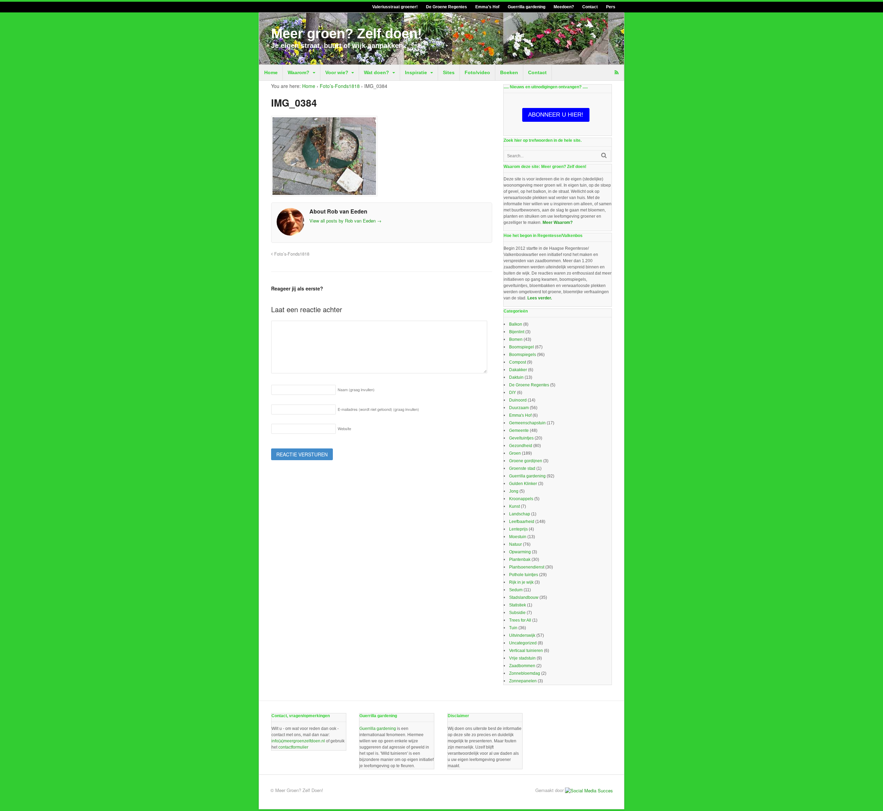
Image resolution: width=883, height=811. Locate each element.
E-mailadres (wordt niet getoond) (378, 409)
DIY (512, 392)
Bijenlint (516, 331)
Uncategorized (523, 643)
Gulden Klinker (523, 483)
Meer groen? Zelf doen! (346, 33)
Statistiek (517, 605)
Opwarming (520, 552)
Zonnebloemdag (524, 673)
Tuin (513, 627)
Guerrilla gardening (526, 6)
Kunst (514, 506)
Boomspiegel (521, 347)
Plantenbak (519, 559)
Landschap (519, 514)
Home (271, 72)
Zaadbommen (522, 665)
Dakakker (518, 369)
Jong (513, 491)
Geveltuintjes (521, 438)
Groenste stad (522, 468)
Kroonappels (521, 498)
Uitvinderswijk (522, 635)
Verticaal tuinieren (526, 650)
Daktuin (516, 377)
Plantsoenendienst (526, 567)
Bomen (516, 339)
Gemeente (519, 430)
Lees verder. (539, 298)
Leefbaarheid (521, 521)
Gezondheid (520, 445)
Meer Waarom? (558, 222)
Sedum (516, 589)
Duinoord (518, 400)
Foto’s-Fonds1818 (340, 85)
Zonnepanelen (523, 681)
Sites (449, 72)
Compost (517, 362)
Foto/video (477, 72)
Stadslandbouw (523, 597)
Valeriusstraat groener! (395, 6)
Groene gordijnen (525, 460)
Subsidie (517, 612)
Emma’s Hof (487, 6)
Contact (590, 6)
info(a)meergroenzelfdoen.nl (298, 741)
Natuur (515, 544)
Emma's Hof (520, 415)
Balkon (515, 324)
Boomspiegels (522, 354)
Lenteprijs (518, 529)
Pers (610, 6)
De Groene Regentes (446, 6)
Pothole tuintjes (523, 574)
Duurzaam (519, 407)
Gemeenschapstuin (527, 423)
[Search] (604, 155)
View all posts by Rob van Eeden (345, 220)
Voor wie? (336, 72)
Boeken (509, 72)
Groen (515, 453)
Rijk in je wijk (521, 582)
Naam (356, 389)
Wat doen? (376, 72)
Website (344, 428)
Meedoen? (564, 6)
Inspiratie (416, 72)
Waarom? (298, 72)
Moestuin (517, 536)
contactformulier (293, 747)
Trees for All (520, 620)
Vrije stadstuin (522, 658)
